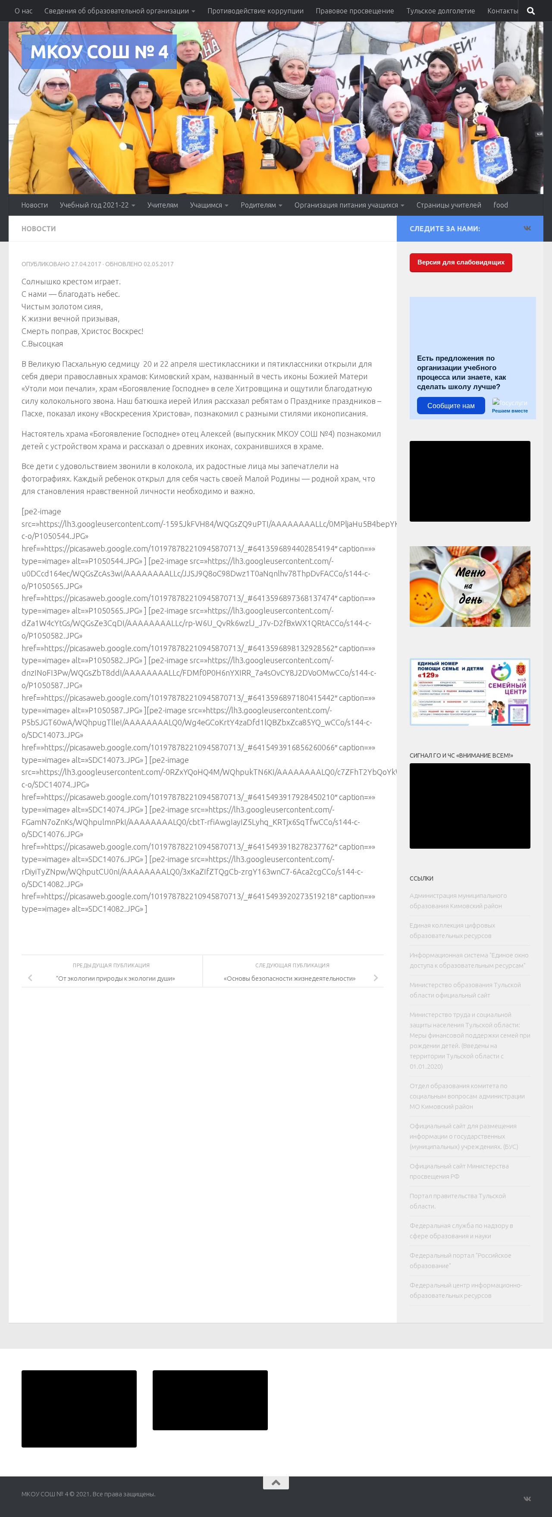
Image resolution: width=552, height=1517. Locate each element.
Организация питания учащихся (346, 205)
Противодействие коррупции (255, 11)
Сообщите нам (451, 405)
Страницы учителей (449, 205)
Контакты (502, 11)
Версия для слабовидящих (461, 262)
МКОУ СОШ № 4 (99, 51)
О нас (23, 11)
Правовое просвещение (355, 11)
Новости (34, 205)
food (500, 205)
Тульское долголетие (440, 11)
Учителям (162, 205)
